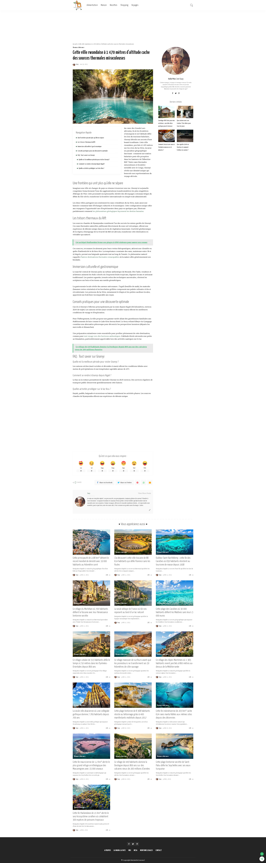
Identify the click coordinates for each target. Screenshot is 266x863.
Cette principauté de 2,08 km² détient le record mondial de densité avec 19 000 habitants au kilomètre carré (91, 561)
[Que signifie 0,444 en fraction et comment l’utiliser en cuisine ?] (185, 136)
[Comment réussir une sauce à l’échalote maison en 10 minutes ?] (166, 136)
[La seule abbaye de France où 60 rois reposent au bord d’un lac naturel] (133, 593)
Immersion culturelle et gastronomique (89, 146)
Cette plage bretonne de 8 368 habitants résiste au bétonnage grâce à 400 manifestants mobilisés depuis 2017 (132, 714)
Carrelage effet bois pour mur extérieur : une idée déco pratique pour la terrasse (166, 123)
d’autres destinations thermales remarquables (99, 257)
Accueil (75, 44)
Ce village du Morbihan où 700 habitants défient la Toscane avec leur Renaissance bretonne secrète (90, 612)
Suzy (77, 64)
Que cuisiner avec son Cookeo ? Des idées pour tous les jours (184, 123)
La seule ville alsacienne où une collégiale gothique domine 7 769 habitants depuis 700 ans (91, 714)
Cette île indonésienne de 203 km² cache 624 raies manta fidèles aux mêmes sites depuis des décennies (174, 714)
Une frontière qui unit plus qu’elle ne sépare (91, 138)
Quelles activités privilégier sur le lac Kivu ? (91, 168)
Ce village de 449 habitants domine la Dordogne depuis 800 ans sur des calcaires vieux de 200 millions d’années (132, 765)
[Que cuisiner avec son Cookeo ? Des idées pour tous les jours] (185, 112)
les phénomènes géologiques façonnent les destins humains (118, 211)
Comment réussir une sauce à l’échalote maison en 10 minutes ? (166, 147)
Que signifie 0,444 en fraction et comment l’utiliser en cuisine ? (183, 147)
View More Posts (144, 493)
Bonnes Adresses (78, 47)
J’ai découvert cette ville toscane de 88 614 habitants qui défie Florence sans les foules (132, 561)
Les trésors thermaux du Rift (86, 142)
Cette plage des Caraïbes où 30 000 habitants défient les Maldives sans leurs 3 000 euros (174, 612)
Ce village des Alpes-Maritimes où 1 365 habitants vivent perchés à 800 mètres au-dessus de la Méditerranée (174, 663)
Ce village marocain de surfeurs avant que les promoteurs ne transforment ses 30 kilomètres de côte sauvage (132, 663)
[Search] (191, 5)
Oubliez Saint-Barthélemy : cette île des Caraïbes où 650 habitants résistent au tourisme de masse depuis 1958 (173, 561)
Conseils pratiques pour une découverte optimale (93, 151)
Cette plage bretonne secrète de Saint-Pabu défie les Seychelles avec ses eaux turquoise (173, 765)
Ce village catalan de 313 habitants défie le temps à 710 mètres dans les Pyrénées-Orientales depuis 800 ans (91, 663)
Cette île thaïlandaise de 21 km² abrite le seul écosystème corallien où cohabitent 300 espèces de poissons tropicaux (91, 816)
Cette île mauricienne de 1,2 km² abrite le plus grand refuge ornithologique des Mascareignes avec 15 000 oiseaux (91, 765)
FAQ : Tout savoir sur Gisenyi (86, 155)
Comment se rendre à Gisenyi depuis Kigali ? (92, 164)
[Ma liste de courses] (78, 5)
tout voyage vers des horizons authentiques (102, 336)
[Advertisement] (133, 26)
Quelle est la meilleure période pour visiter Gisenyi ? (94, 160)
